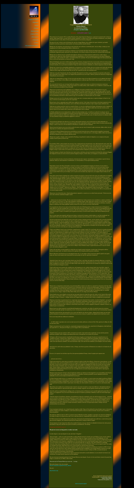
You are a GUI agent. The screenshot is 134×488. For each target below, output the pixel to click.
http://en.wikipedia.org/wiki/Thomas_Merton (60, 465)
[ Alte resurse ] (35, 37)
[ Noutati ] (36, 28)
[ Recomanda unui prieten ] (31, 45)
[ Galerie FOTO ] (34, 34)
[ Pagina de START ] (33, 19)
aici (90, 33)
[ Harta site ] (35, 40)
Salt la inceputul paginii (81, 483)
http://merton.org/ (54, 470)
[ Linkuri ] (36, 42)
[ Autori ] (36, 25)
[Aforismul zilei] (34, 31)
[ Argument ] (35, 22)
